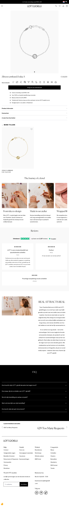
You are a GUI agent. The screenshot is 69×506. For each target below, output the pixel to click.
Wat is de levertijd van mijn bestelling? (13, 403)
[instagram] (37, 493)
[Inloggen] (63, 6)
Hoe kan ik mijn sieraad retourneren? (13, 409)
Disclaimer (7, 468)
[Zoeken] (56, 6)
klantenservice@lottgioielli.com (42, 482)
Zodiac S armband (7, 170)
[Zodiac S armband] (18, 148)
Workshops (38, 453)
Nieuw (52, 450)
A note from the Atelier (8, 118)
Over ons (21, 450)
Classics (52, 456)
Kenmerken (5, 113)
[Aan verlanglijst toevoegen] (31, 129)
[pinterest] (41, 493)
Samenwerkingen (24, 459)
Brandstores (38, 450)
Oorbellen (53, 453)
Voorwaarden (7, 462)
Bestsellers (53, 459)
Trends (52, 468)
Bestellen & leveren (9, 456)
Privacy (6, 465)
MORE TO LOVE (9, 125)
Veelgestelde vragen (9, 453)
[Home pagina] (34, 6)
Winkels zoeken (39, 456)
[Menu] (2, 6)
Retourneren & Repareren (11, 459)
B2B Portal (38, 459)
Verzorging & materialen (26, 453)
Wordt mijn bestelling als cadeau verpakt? (15, 397)
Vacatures (22, 456)
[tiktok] (46, 493)
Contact (6, 450)
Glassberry (53, 462)
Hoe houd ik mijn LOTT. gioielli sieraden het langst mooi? (19, 385)
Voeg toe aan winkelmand (34, 87)
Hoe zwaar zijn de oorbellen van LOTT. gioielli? (16, 391)
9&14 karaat (53, 465)
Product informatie (7, 108)
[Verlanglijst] (60, 6)
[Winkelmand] (67, 6)
